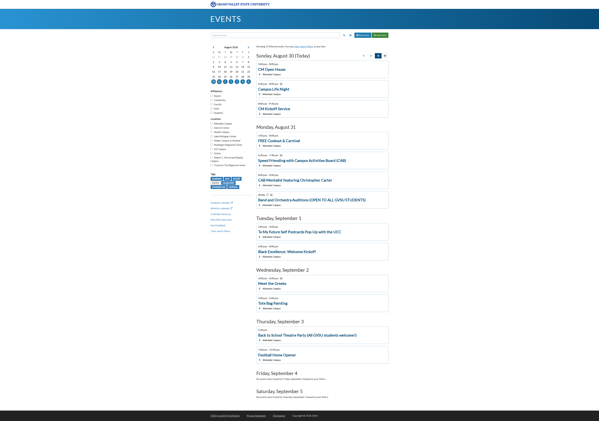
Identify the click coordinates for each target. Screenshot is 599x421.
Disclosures (279, 415)
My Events (363, 35)
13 (237, 66)
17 (219, 71)
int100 (236, 178)
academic (217, 178)
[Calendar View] (385, 55)
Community (219, 100)
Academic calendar (220, 202)
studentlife (228, 182)
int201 (215, 182)
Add (381, 35)
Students (217, 112)
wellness (233, 186)
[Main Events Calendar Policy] (350, 35)
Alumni (216, 95)
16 (213, 71)
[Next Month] (248, 47)
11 (225, 66)
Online (216, 153)
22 (248, 71)
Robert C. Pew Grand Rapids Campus (226, 159)
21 (242, 71)
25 (225, 76)
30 (237, 57)
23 (213, 76)
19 (231, 71)
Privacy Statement (256, 415)
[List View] (378, 55)
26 (213, 57)
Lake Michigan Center (224, 136)
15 (248, 66)
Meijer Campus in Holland (226, 140)
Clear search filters (220, 231)
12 (231, 66)
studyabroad (218, 186)
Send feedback (218, 225)
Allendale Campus (222, 123)
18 (225, 71)
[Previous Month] (213, 47)
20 (237, 71)
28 (225, 57)
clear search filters (303, 46)
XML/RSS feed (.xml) (221, 219)
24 (219, 76)
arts (227, 178)
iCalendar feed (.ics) (221, 214)
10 (219, 66)
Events (225, 19)
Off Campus (219, 149)
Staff (215, 108)
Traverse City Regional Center (229, 165)
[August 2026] (363, 55)
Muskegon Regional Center (227, 144)
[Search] (344, 35)
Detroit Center (220, 127)
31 (242, 57)
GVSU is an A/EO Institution (225, 415)
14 (242, 66)
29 (231, 57)
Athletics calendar (220, 208)
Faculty (217, 104)
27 (219, 57)
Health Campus (220, 132)
